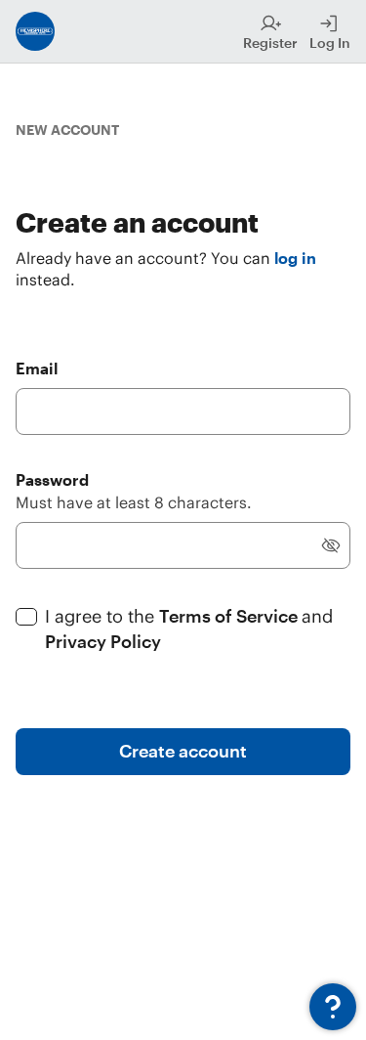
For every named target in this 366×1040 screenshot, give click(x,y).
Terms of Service (230, 616)
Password (52, 479)
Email (37, 368)
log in (295, 257)
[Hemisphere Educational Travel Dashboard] (35, 31)
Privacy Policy (103, 641)
